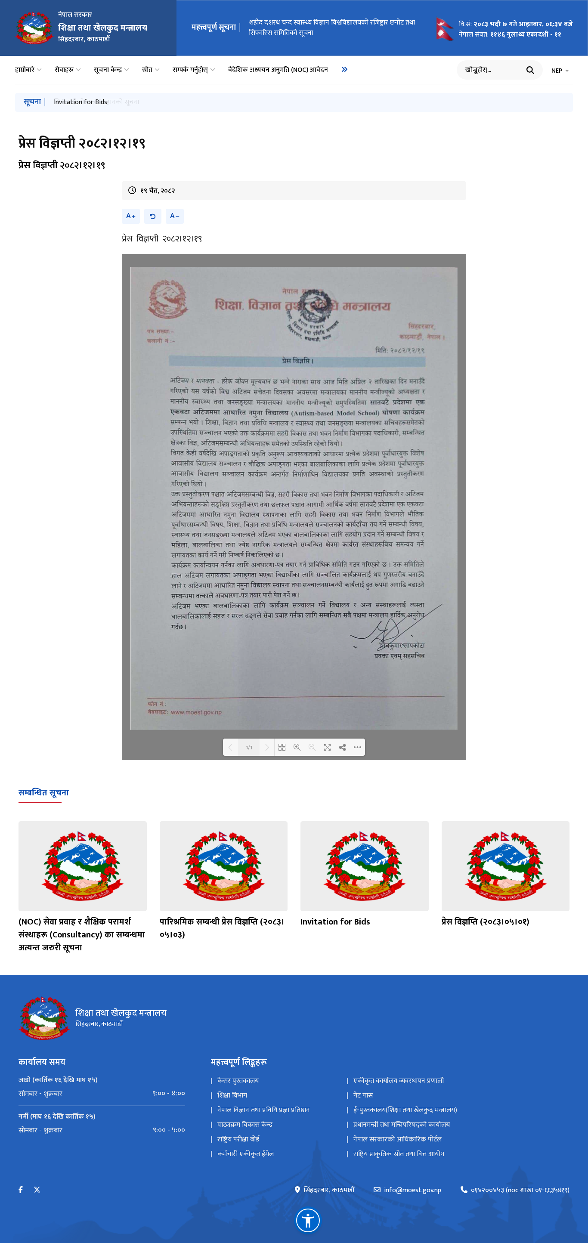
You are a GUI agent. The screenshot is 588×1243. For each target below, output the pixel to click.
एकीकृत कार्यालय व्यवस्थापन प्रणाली (398, 1081)
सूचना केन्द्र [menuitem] (108, 70)
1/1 (249, 747)
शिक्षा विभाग (232, 1095)
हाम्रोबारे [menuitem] (24, 70)
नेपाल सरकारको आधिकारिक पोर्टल (397, 1139)
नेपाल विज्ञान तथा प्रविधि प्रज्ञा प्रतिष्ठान (263, 1110)
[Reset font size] (152, 216)
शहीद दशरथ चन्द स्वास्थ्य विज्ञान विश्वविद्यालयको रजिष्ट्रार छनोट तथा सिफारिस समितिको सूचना (332, 28)
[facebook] (21, 1190)
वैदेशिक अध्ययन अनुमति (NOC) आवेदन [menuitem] (278, 70)
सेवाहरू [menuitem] (64, 70)
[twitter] (37, 1190)
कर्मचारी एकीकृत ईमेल (245, 1154)
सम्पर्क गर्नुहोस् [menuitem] (190, 70)
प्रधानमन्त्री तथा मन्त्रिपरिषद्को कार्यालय (401, 1125)
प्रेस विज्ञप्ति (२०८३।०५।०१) (485, 922)
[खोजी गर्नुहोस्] (530, 70)
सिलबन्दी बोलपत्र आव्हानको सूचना (96, 102)
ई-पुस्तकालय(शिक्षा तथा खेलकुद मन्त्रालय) (405, 1110)
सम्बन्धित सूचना (44, 792)
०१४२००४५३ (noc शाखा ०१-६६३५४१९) (520, 1190)
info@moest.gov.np (412, 1190)
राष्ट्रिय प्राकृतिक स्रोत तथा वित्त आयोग (398, 1154)
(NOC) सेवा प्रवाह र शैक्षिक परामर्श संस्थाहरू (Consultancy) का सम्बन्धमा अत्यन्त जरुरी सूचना (82, 935)
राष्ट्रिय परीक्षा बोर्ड (238, 1139)
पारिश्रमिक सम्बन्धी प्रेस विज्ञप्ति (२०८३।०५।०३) (222, 928)
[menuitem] (344, 69)
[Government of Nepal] (34, 28)
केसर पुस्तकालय (238, 1081)
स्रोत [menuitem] (147, 70)
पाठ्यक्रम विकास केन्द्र (244, 1125)
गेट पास (363, 1095)
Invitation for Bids (335, 922)
